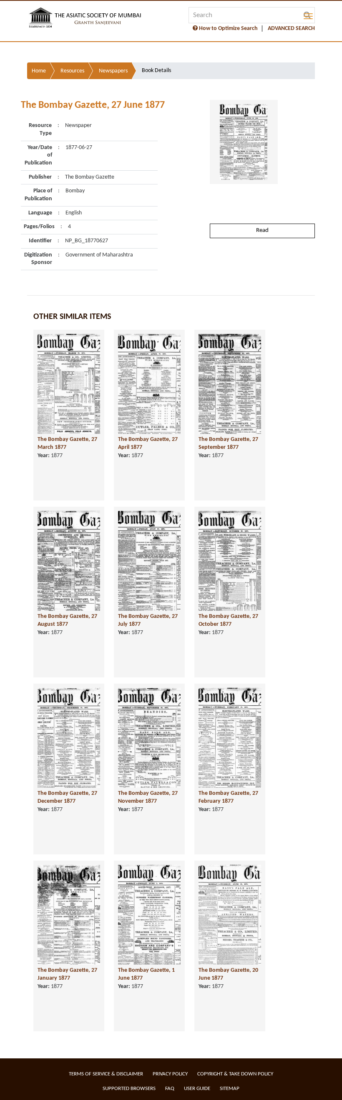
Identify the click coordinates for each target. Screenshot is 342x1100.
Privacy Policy (170, 1074)
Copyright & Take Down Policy (235, 1074)
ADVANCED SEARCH (291, 28)
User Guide (197, 1088)
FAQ (169, 1088)
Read (262, 230)
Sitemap (229, 1088)
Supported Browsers (129, 1088)
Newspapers (113, 71)
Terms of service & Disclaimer (106, 1074)
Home (39, 71)
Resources (72, 71)
